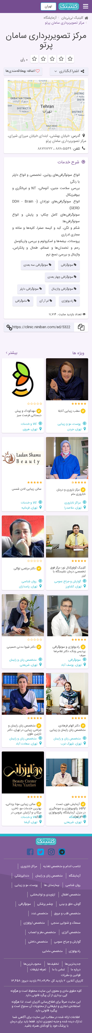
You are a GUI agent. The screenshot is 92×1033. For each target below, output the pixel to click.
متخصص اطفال (70, 894)
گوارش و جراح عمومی (68, 581)
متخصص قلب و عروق (67, 913)
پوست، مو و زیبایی (69, 423)
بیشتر (12, 353)
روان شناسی (29, 581)
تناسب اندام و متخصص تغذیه (61, 866)
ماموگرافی (21, 300)
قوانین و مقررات (70, 975)
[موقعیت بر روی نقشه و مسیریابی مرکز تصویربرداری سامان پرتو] (46, 105)
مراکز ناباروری (73, 502)
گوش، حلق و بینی (69, 904)
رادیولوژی (67, 300)
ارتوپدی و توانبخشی (42, 894)
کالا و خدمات (29, 423)
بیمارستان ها (51, 885)
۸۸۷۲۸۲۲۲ (45, 149)
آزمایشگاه (50, 18)
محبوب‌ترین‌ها (32, 963)
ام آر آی (44, 300)
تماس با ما (58, 969)
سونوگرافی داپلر (29, 289)
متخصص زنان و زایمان (23, 659)
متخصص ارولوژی (34, 922)
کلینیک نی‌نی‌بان (72, 18)
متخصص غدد (39, 913)
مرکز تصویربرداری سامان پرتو (46, 40)
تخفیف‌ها (53, 963)
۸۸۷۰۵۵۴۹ (63, 149)
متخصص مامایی (52, 951)
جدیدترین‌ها (72, 963)
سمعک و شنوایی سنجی (65, 922)
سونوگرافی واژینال (62, 289)
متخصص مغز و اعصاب (42, 932)
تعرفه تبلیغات (38, 969)
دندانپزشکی (22, 875)
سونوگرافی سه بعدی (36, 265)
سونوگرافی (67, 265)
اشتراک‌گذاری (69, 71)
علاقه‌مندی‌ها (20, 71)
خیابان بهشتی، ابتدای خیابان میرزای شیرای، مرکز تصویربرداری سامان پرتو (47, 138)
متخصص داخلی (38, 941)
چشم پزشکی (45, 904)
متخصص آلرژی (71, 932)
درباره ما (75, 969)
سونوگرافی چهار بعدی (60, 277)
